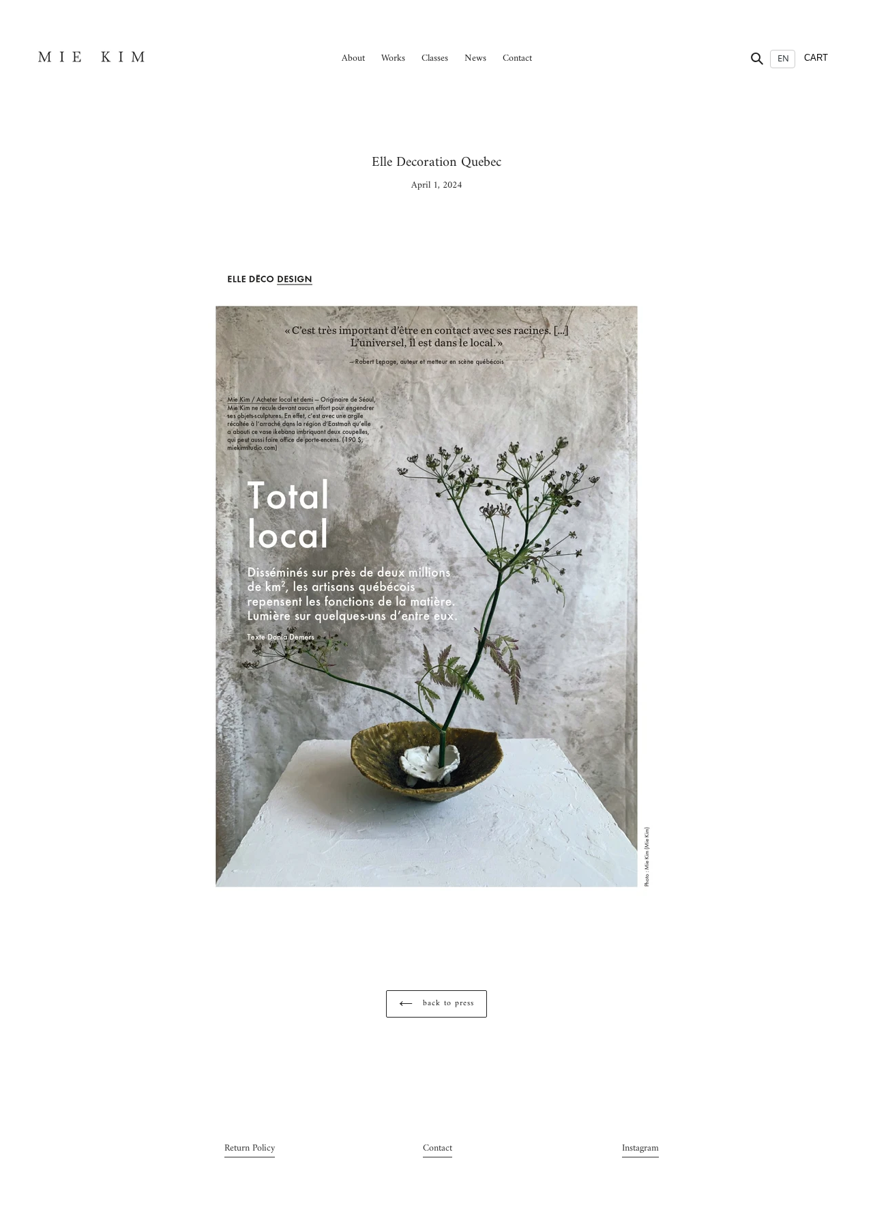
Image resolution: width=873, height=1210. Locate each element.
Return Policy (249, 1148)
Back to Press (446, 1003)
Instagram (640, 1148)
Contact (437, 1148)
